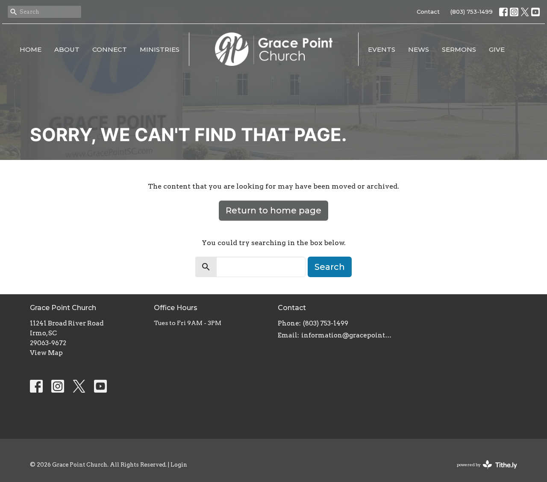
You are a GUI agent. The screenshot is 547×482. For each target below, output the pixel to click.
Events (381, 49)
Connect (109, 49)
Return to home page (273, 210)
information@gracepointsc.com (347, 335)
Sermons (459, 49)
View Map (46, 353)
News (418, 49)
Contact (428, 11)
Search (330, 267)
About (66, 49)
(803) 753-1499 (471, 11)
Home (30, 49)
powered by (482, 472)
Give (497, 49)
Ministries (159, 49)
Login (179, 464)
